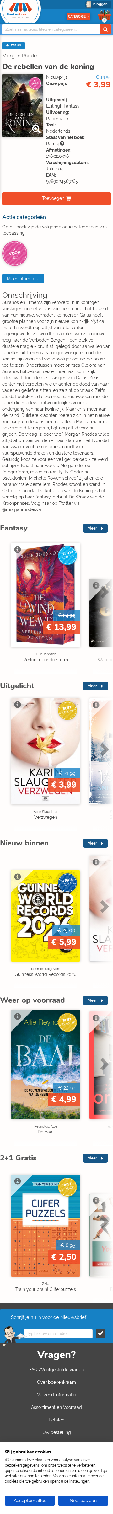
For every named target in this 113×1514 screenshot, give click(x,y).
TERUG (15, 45)
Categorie (77, 16)
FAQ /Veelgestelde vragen (56, 1369)
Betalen (56, 1419)
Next (103, 605)
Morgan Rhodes (20, 56)
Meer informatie (23, 278)
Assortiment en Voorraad (56, 1407)
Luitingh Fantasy (63, 106)
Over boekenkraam (56, 1382)
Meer (92, 528)
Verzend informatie (56, 1394)
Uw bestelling (56, 1432)
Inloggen (100, 4)
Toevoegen (53, 198)
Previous (6, 605)
